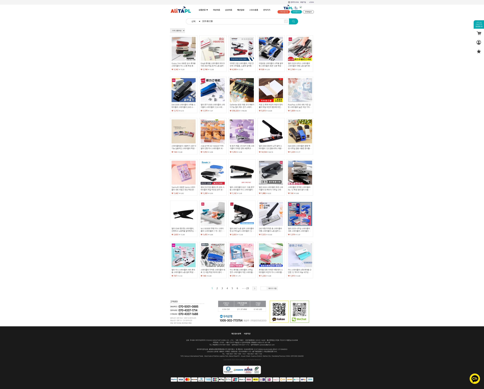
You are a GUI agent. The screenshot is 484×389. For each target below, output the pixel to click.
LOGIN (311, 2)
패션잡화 (240, 10)
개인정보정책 (236, 334)
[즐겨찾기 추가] (479, 51)
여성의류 (216, 10)
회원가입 (303, 2)
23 (247, 288)
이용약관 (247, 334)
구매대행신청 (284, 12)
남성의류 (228, 10)
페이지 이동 (272, 288)
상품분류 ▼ (203, 10)
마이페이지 (296, 12)
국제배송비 (308, 12)
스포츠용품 (253, 10)
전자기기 (266, 10)
